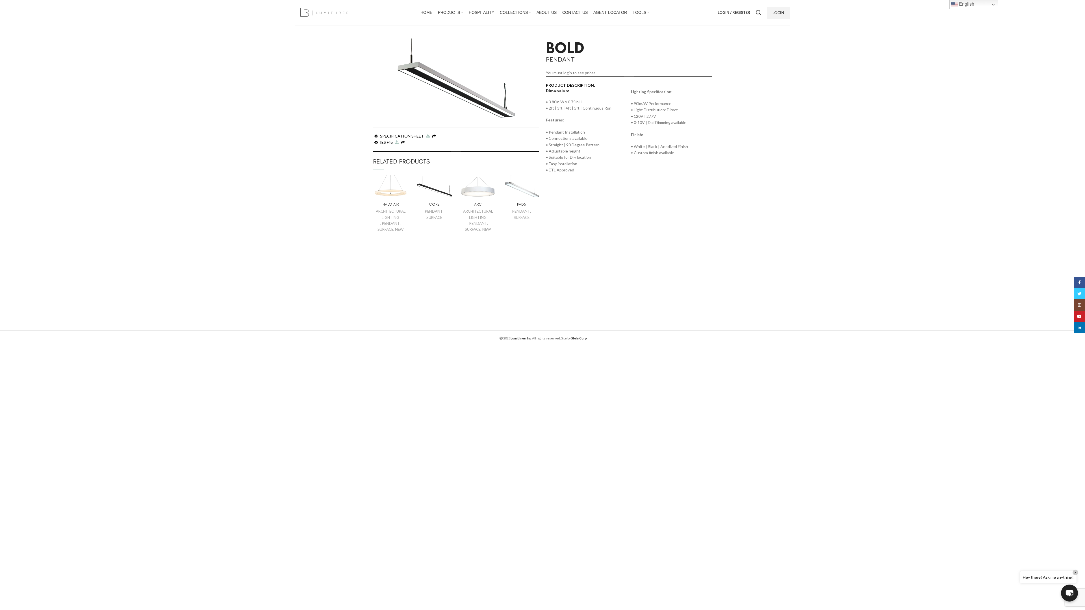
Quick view (404, 184)
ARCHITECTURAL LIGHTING (390, 214)
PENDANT (391, 223)
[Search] (758, 12)
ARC (478, 204)
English (966, 4)
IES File (387, 142)
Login (778, 12)
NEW (399, 229)
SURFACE (385, 229)
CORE (434, 204)
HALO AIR (391, 204)
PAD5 (521, 204)
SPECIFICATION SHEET (402, 136)
